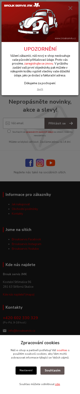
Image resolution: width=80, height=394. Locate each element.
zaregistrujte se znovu (38, 64)
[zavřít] (70, 8)
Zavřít (40, 89)
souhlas (62, 350)
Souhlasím (52, 370)
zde (57, 384)
